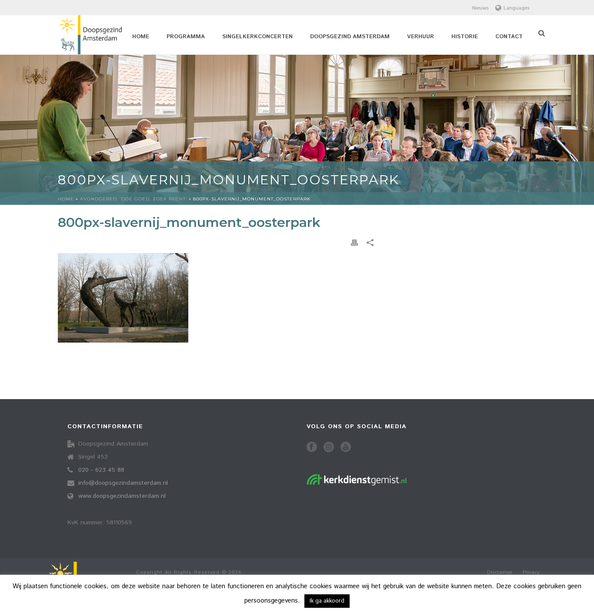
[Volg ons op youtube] (345, 447)
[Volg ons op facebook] (312, 447)
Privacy (531, 572)
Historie (464, 37)
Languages (517, 8)
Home (140, 37)
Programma (186, 37)
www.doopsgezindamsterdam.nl (122, 496)
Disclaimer (499, 572)
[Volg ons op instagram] (329, 447)
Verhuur (420, 37)
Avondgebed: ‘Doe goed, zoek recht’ (133, 199)
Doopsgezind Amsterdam (350, 37)
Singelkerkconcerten (257, 37)
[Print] (354, 243)
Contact (509, 37)
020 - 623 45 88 (101, 470)
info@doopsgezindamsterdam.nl (123, 483)
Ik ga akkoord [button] (327, 601)
